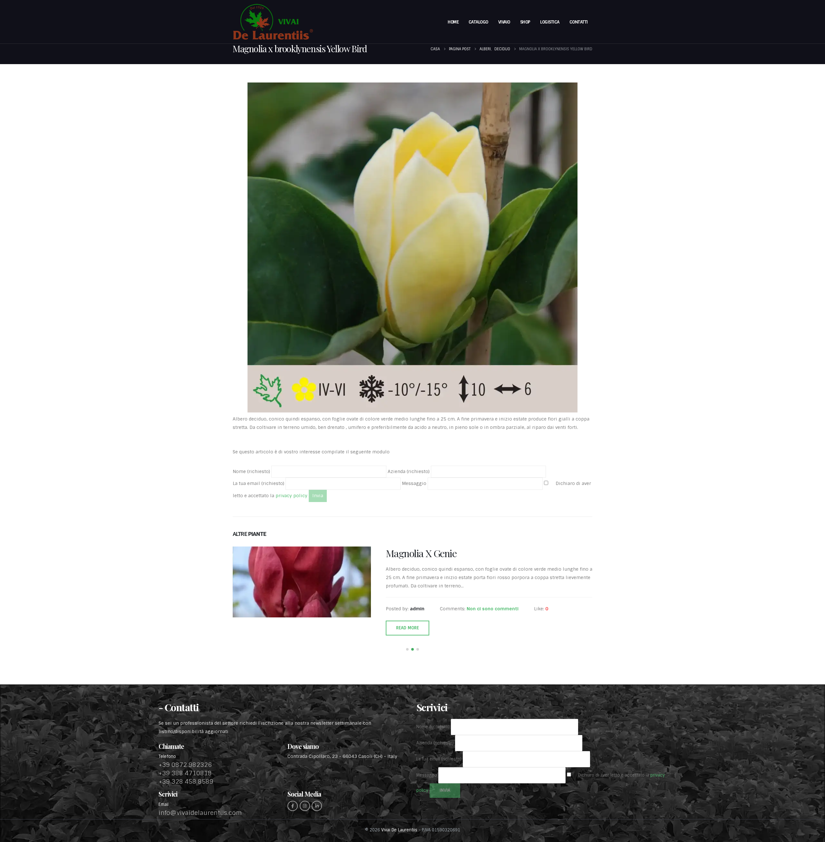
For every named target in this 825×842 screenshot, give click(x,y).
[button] (407, 649)
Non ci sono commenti (493, 609)
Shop (525, 22)
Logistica (549, 22)
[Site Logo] (273, 22)
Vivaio (504, 22)
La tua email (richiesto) (259, 483)
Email (164, 804)
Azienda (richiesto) (409, 471)
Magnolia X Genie (421, 553)
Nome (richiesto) (252, 471)
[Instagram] (305, 806)
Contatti (578, 22)
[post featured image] (302, 582)
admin (417, 609)
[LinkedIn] (317, 806)
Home (453, 22)
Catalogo (478, 22)
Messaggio (415, 483)
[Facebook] (292, 806)
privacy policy (290, 495)
